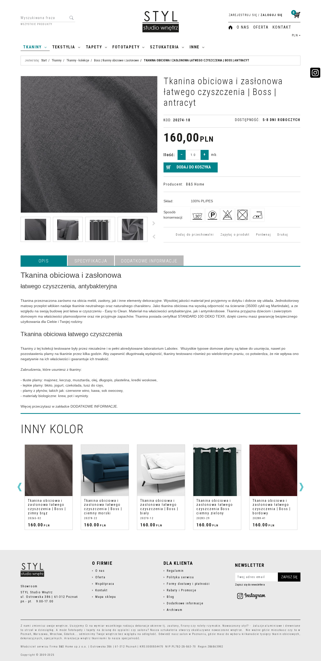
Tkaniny (32, 47)
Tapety (94, 47)
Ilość (169, 154)
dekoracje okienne (148, 625)
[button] (44, 260)
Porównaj (263, 234)
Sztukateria (164, 47)
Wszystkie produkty (36, 24)
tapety (91, 630)
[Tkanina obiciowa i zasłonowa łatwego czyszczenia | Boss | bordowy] (273, 470)
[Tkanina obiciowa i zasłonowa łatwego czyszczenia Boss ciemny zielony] (217, 470)
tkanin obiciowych (286, 634)
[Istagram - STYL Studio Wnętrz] (251, 596)
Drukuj (282, 234)
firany (185, 625)
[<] (20, 487)
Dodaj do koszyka (194, 167)
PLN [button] (295, 35)
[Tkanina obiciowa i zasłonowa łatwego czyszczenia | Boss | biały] (161, 470)
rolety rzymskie (208, 625)
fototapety (75, 630)
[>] (301, 487)
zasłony (173, 625)
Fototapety (125, 47)
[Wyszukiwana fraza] (71, 18)
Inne (194, 47)
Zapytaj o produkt (235, 234)
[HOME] (230, 27)
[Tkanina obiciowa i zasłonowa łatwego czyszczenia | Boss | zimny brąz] (48, 470)
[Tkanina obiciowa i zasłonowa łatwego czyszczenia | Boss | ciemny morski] (105, 470)
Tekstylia (63, 47)
